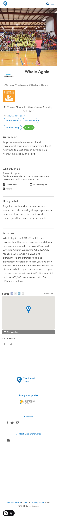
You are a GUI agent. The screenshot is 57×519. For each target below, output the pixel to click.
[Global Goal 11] (9, 96)
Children (10, 84)
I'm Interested (12, 120)
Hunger (44, 84)
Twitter (12, 423)
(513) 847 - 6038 (17, 115)
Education (23, 84)
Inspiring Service (37, 502)
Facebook (7, 423)
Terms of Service (14, 502)
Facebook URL (4, 344)
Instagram (17, 423)
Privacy (25, 502)
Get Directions (13, 332)
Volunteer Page (12, 127)
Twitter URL (11, 344)
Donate (29, 127)
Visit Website (30, 120)
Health (34, 84)
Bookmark (48, 293)
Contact (8, 441)
